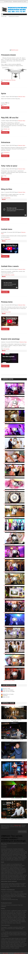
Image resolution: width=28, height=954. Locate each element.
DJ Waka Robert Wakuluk (18, 819)
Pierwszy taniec (7, 302)
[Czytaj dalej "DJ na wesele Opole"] (14, 789)
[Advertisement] (14, 34)
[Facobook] (1, 690)
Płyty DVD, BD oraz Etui (9, 118)
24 (2, 105)
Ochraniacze (5, 142)
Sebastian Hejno (21, 96)
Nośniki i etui (6, 129)
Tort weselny (6, 349)
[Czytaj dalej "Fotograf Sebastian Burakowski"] (14, 712)
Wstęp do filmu (6, 189)
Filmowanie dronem (8, 55)
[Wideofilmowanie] (14, 50)
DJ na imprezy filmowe (18, 739)
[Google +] (9, 1)
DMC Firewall (5, 953)
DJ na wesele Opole (17, 798)
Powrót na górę (22, 831)
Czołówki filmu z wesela (10, 266)
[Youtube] (11, 1)
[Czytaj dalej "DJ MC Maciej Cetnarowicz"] (14, 769)
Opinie (3, 94)
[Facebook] (4, 1)
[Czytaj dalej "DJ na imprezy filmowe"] (14, 730)
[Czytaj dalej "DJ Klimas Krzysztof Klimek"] (14, 750)
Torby (5, 175)
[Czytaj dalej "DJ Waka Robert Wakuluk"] (14, 809)
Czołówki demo (6, 229)
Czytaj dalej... (5, 83)
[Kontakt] (1, 697)
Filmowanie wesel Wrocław (9, 80)
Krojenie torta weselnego (10, 339)
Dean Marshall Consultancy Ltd (19, 953)
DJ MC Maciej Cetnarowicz (19, 778)
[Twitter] (6, 1)
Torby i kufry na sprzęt (9, 166)
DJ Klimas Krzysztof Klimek (19, 759)
